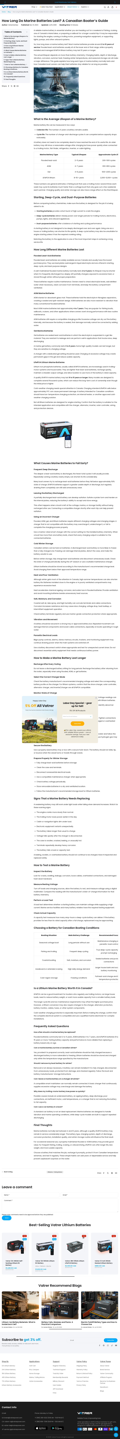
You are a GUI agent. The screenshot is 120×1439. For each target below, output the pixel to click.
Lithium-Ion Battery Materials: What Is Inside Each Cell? (81, 1323)
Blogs (102, 1391)
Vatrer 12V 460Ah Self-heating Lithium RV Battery (14, 1263)
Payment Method (82, 1377)
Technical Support (59, 1370)
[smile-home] (116, 1429)
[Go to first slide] (115, 2)
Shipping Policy (81, 1366)
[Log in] (108, 7)
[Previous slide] (5, 2)
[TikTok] (112, 1345)
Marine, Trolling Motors (37, 1377)
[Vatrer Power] (84, 1413)
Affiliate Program (106, 1377)
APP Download (58, 1389)
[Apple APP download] (41, 1428)
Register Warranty (59, 1366)
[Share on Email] (18, 86)
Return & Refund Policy (84, 1373)
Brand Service (105, 1370)
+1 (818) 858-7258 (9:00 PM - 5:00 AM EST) (49, 1422)
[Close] (96, 697)
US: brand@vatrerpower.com (12, 1418)
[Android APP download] (57, 1428)
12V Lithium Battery (8, 1366)
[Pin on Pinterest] (15, 86)
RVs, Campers (34, 1370)
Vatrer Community (106, 1373)
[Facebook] (100, 1345)
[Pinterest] (104, 1345)
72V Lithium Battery (8, 1381)
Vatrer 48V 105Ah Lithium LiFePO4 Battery (74, 1262)
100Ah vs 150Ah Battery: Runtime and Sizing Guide (41, 1323)
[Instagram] (108, 1345)
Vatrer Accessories (35, 1381)
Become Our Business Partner (107, 1382)
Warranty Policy (81, 1370)
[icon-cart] (112, 7)
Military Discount (58, 1381)
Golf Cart (32, 1366)
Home (4, 12)
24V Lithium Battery (9, 1370)
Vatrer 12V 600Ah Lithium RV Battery (44, 1262)
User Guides (57, 1385)
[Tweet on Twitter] (12, 86)
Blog (9, 12)
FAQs (54, 1393)
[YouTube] (116, 1345)
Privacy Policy (81, 1385)
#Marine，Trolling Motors (55, 1172)
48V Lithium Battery (9, 1377)
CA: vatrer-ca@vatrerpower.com (13, 1422)
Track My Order (58, 1373)
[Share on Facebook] (9, 86)
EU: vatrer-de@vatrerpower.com (13, 1425)
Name (6, 1195)
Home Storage (34, 1373)
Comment (8, 1200)
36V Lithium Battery (8, 1373)
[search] (105, 7)
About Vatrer (104, 1366)
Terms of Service (82, 1381)
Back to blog (8, 1172)
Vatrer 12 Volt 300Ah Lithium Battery (103, 1262)
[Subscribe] (90, 717)
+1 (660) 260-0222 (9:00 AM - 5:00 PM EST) (49, 1418)
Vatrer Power (56, 1437)
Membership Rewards (60, 1377)
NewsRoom (104, 1387)
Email (65, 1195)
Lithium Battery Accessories (11, 1385)
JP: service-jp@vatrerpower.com (13, 1429)
